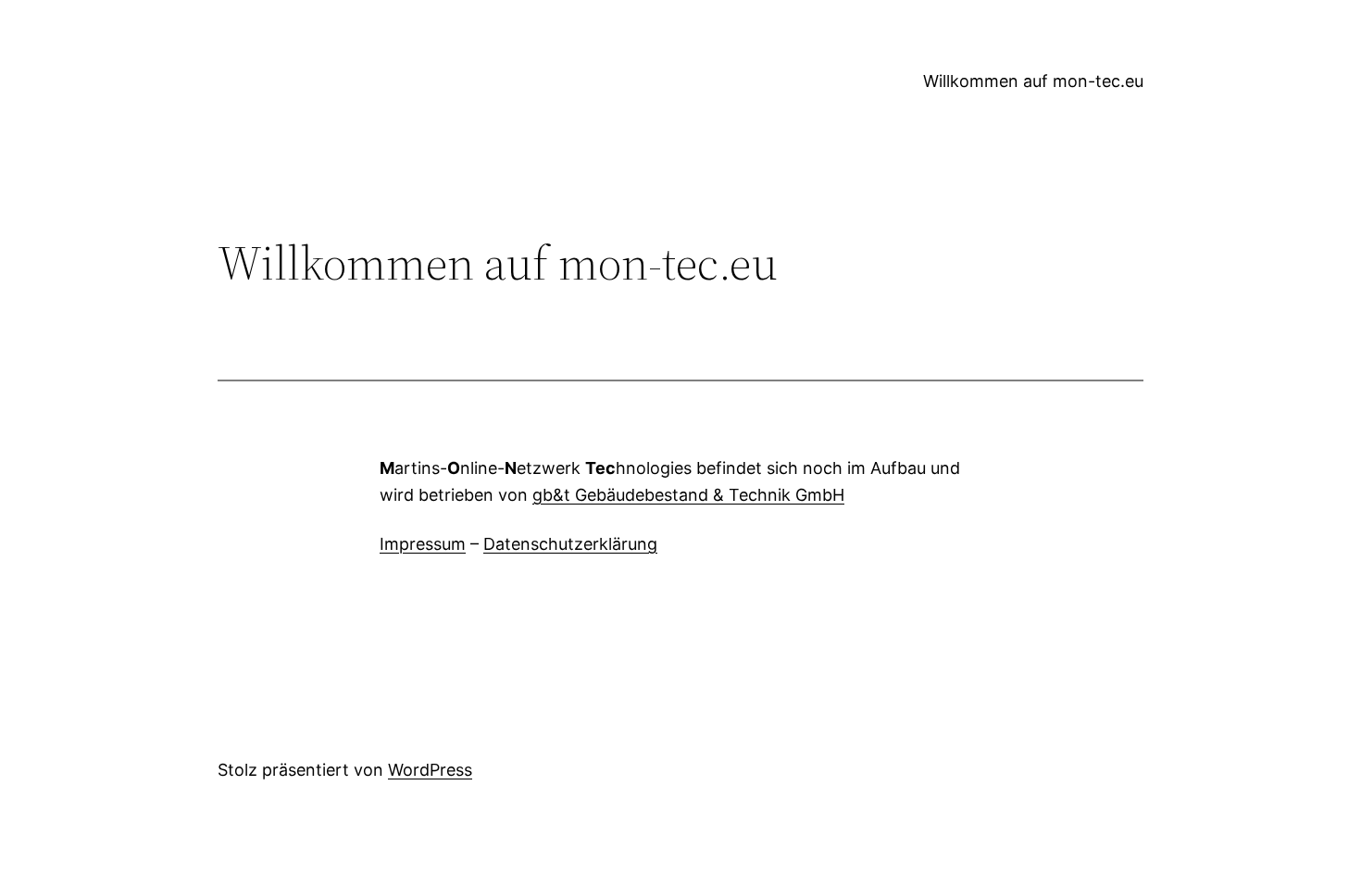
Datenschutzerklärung (570, 544)
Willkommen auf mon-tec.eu (1033, 81)
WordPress (430, 769)
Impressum (423, 544)
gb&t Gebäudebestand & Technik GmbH (688, 495)
